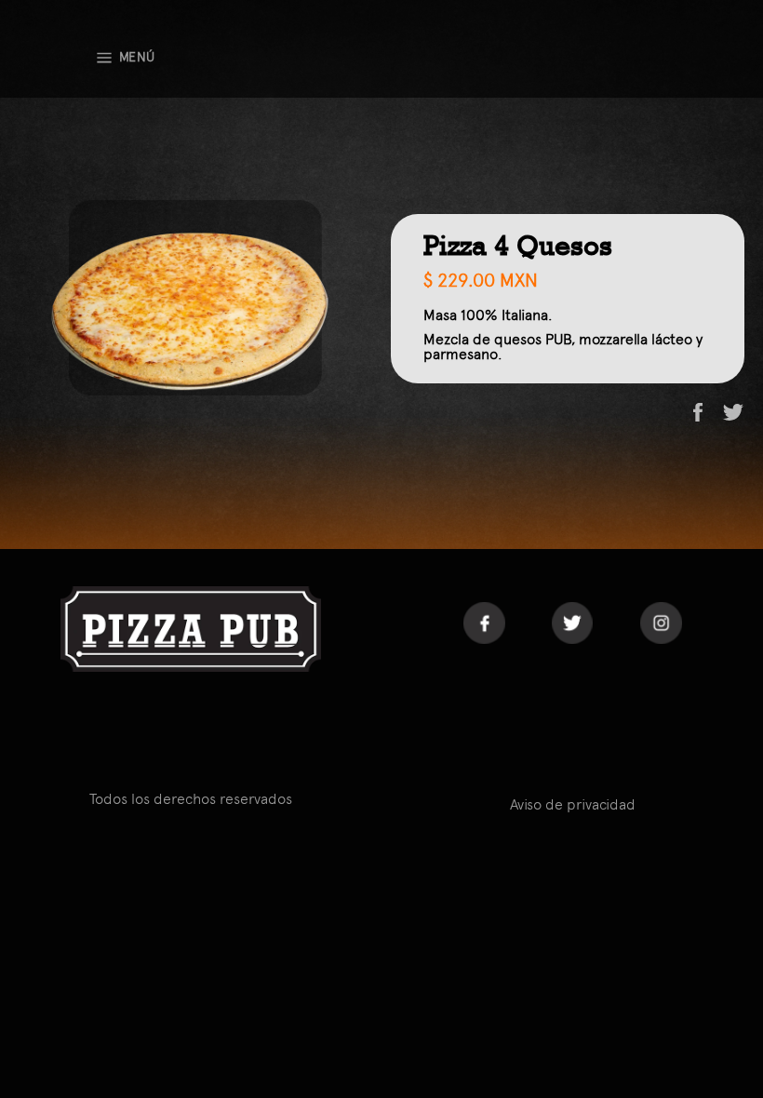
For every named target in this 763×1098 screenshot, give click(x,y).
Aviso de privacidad (573, 804)
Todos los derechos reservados (190, 799)
